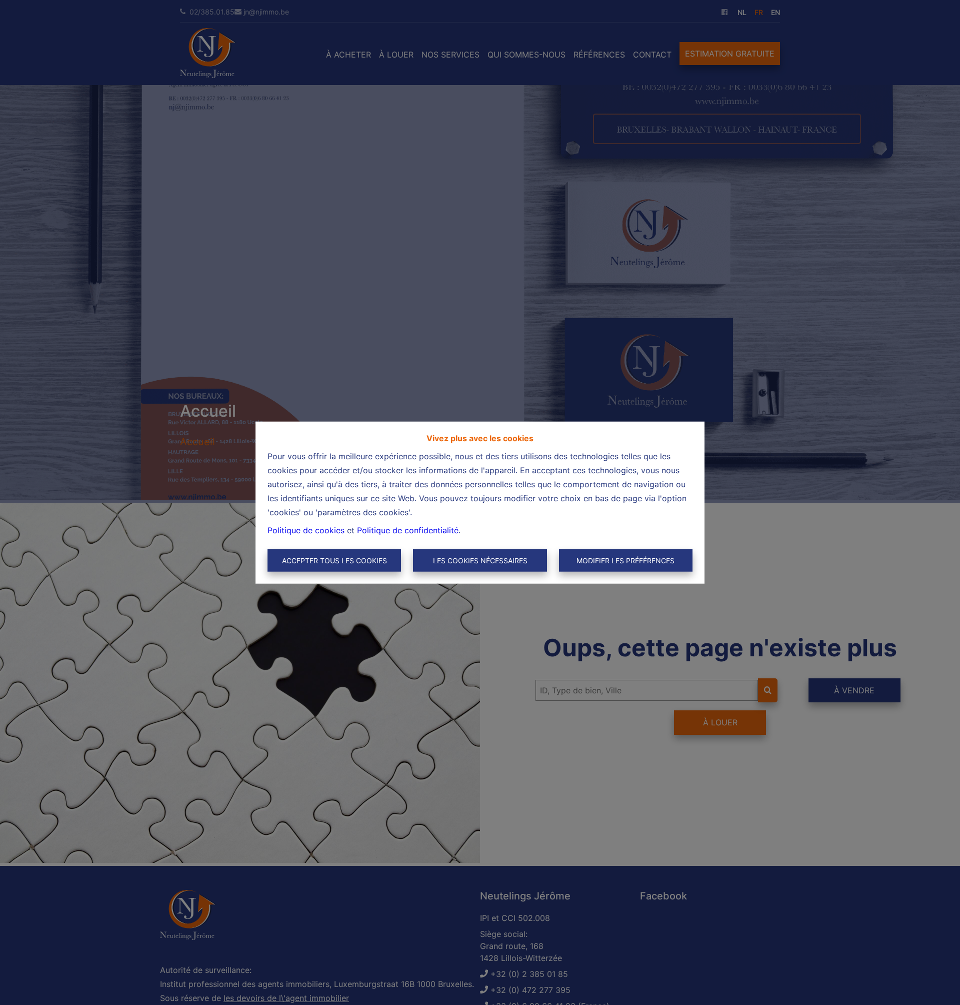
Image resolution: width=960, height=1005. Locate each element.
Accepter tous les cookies (334, 560)
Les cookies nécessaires (480, 560)
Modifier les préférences (625, 560)
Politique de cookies (306, 530)
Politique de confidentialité (407, 530)
